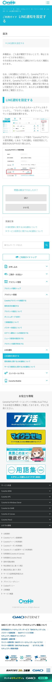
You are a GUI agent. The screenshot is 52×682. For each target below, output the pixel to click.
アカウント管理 (38, 9)
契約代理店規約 (9, 562)
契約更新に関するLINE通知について (22, 227)
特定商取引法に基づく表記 (13, 566)
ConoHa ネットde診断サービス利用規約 (17, 550)
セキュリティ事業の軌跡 (9, 648)
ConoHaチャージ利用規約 (12, 542)
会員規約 (6, 534)
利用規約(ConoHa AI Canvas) (13, 554)
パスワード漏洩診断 (8, 633)
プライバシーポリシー (11, 582)
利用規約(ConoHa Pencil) (12, 558)
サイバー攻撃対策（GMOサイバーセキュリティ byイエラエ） (22, 642)
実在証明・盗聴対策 (8, 639)
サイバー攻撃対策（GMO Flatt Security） (15, 645)
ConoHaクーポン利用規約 (12, 546)
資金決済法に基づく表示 (12, 570)
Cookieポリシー (9, 586)
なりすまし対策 (38, 645)
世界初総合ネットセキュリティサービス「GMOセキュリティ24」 (23, 629)
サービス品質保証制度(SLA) (13, 574)
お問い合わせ (8, 578)
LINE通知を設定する (15, 43)
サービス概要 (8, 594)
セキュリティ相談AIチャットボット (13, 636)
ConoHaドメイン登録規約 (12, 538)
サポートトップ (7, 9)
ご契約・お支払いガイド (22, 9)
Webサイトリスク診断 (26, 633)
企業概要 (6, 590)
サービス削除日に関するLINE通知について (25, 231)
